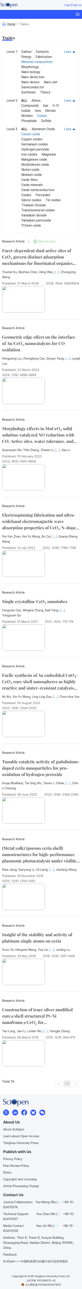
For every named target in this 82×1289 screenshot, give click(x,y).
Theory (45, 92)
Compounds (30, 106)
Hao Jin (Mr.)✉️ (46, 1225)
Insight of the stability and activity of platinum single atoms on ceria (37, 938)
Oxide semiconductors (37, 190)
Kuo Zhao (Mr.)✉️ (49, 1214)
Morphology (30, 67)
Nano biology (30, 72)
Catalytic (42, 52)
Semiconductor (32, 87)
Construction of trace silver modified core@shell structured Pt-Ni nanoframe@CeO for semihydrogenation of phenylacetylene (39, 1016)
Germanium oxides (34, 144)
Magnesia (49, 154)
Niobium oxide (31, 175)
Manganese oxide (34, 159)
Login (67, 5)
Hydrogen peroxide (35, 149)
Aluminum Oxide (43, 129)
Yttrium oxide (31, 225)
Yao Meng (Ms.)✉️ (48, 1202)
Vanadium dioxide (34, 215)
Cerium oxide (30, 134)
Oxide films (29, 180)
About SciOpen (13, 1129)
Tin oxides (53, 200)
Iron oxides (29, 154)
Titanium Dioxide (33, 205)
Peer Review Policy (16, 1165)
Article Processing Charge (21, 1186)
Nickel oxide (30, 170)
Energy (26, 57)
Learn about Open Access (21, 1136)
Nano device (30, 82)
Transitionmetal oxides (38, 210)
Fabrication (44, 57)
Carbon (26, 52)
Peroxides (43, 195)
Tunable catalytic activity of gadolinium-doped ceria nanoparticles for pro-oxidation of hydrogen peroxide (41, 768)
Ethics (7, 1172)
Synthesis (28, 92)
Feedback (10, 1254)
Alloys (36, 101)
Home (11, 24)
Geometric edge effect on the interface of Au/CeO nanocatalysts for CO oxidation (38, 343)
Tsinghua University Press (20, 1143)
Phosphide (29, 121)
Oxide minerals (32, 185)
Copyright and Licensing (20, 1179)
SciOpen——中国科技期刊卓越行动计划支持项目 (35, 1261)
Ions (38, 111)
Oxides (42, 116)
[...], (58, 272)
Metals (50, 111)
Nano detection (32, 77)
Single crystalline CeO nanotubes (34, 601)
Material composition (37, 62)
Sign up (77, 5)
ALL (24, 101)
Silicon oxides (31, 200)
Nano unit (51, 82)
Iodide (25, 111)
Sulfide (46, 121)
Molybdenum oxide (35, 165)
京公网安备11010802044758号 (43, 1284)
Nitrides (27, 116)
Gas (45, 106)
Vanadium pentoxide (36, 220)
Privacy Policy (12, 1159)
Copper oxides (31, 139)
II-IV (56, 106)
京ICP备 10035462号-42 (41, 1280)
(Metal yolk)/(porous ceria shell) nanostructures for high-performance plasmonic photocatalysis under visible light (39, 854)
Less (68, 52)
